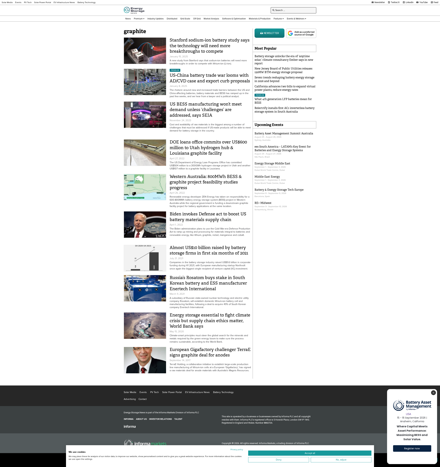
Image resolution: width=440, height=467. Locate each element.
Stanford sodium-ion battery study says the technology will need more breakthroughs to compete (210, 45)
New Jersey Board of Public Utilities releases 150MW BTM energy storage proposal (283, 70)
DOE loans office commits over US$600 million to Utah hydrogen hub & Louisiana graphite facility (208, 147)
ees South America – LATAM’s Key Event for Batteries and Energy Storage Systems (283, 148)
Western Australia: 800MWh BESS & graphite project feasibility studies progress (206, 182)
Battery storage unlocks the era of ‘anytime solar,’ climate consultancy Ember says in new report (284, 59)
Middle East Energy (267, 176)
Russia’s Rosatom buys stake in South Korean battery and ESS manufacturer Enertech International (208, 283)
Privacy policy (236, 449)
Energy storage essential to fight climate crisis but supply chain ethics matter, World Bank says (210, 320)
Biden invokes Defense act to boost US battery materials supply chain (208, 216)
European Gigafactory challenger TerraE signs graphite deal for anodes (210, 352)
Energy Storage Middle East (272, 163)
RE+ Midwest (263, 203)
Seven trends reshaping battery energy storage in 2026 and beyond (284, 79)
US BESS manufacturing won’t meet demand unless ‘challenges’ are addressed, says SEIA (206, 109)
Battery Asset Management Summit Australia (284, 133)
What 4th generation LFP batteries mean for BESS (283, 101)
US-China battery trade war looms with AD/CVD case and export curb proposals (210, 78)
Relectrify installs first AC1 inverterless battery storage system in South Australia (285, 109)
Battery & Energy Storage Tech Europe (279, 190)
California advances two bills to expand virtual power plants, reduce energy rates (285, 88)
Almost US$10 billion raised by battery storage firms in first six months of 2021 (209, 250)
